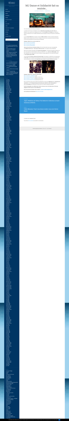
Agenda (6, 13)
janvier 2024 (8, 115)
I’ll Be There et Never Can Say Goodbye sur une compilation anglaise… (11, 49)
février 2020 (8, 169)
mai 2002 (7, 349)
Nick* (7, 405)
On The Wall (8, 408)
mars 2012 (8, 278)
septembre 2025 (9, 92)
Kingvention (8, 391)
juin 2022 (7, 137)
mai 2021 (7, 152)
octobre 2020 (8, 160)
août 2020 (7, 162)
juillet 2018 (8, 191)
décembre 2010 (8, 286)
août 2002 (7, 347)
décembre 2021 (8, 144)
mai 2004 (7, 338)
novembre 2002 (8, 343)
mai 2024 (7, 110)
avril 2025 (7, 98)
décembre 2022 (8, 130)
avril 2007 (7, 315)
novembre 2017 (8, 200)
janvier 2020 (8, 170)
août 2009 (7, 296)
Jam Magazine (8, 389)
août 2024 (7, 107)
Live (6, 21)
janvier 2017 (8, 211)
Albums (6, 17)
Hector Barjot (8, 385)
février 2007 (8, 317)
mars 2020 (8, 168)
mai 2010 (7, 292)
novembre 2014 (8, 241)
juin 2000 (7, 365)
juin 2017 (7, 206)
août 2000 (7, 363)
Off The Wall (8, 407)
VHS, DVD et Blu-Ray (8, 19)
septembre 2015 (9, 230)
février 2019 (8, 183)
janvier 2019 (8, 184)
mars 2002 (8, 350)
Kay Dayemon (8, 390)
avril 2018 (7, 194)
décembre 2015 (8, 226)
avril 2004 (7, 339)
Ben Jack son (8, 375)
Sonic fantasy (8, 412)
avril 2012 (7, 277)
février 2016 (8, 224)
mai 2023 (7, 124)
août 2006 (7, 324)
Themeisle (49, 128)
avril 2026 (7, 84)
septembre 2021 (9, 147)
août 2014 (7, 245)
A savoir (7, 372)
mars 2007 (8, 316)
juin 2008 (7, 299)
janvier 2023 (8, 129)
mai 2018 (7, 193)
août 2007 (7, 310)
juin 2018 (7, 192)
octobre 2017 (8, 201)
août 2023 (7, 121)
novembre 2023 (8, 117)
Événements (7, 15)
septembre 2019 (9, 175)
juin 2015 (7, 233)
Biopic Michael (8, 376)
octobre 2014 (8, 242)
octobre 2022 (8, 132)
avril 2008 (7, 301)
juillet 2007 (8, 311)
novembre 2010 (8, 287)
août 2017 (7, 203)
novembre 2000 (8, 362)
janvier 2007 (8, 318)
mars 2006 (8, 330)
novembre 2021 (8, 145)
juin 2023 (7, 123)
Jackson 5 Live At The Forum (10, 388)
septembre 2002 (9, 346)
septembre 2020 (9, 161)
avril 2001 (7, 356)
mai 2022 (7, 138)
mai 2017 (7, 207)
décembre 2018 (8, 185)
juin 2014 (7, 247)
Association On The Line (10, 374)
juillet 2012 (8, 273)
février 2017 (8, 210)
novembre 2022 (8, 131)
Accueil (6, 9)
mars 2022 (8, 140)
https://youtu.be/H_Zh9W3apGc (29, 75)
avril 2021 (7, 153)
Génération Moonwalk (9, 383)
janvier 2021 (8, 156)
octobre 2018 (8, 187)
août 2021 (7, 148)
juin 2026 (7, 82)
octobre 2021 (8, 146)
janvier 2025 (8, 101)
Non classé (8, 406)
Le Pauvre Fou (8, 397)
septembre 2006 (9, 323)
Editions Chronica (9, 381)
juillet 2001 (8, 354)
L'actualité (7, 393)
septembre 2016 (9, 216)
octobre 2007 (8, 308)
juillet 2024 (8, 108)
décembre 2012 (8, 268)
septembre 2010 (9, 288)
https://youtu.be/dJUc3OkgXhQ (29, 42)
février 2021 (8, 155)
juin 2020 (7, 164)
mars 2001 (8, 357)
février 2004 (8, 341)
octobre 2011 (8, 284)
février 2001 (8, 358)
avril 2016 (7, 222)
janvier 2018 (8, 198)
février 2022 (8, 141)
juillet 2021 (8, 149)
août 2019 (7, 176)
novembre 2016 (8, 214)
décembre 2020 (8, 157)
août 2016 (7, 217)
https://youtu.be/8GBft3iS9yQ (29, 77)
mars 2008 (8, 302)
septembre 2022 (9, 133)
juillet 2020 (8, 163)
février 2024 (8, 114)
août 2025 (7, 93)
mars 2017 (8, 209)
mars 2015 (8, 237)
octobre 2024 (8, 105)
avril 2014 (7, 249)
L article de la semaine (9, 392)
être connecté (30, 120)
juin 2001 (7, 355)
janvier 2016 (8, 225)
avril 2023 (7, 125)
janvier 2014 (8, 253)
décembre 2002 (8, 342)
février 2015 (8, 238)
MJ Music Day (8, 400)
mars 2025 (8, 99)
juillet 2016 (8, 218)
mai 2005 (7, 334)
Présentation (7, 11)
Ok (59, 419)
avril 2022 (7, 139)
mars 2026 (8, 85)
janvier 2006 (8, 332)
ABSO (7, 373)
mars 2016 (8, 223)
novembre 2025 (8, 90)
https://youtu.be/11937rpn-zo (29, 78)
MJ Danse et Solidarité (9, 399)
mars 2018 (8, 195)
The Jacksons (8, 414)
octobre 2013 (8, 256)
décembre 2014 (8, 240)
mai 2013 (7, 262)
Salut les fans (8, 411)
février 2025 (8, 100)
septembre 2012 (9, 271)
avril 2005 (7, 335)
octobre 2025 (8, 91)
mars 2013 (8, 264)
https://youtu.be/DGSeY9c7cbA (29, 79)
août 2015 (7, 231)
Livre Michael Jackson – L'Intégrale (11, 398)
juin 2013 (7, 261)
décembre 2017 (8, 199)
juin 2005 (7, 333)
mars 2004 (8, 340)
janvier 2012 (8, 280)
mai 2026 (7, 83)
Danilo (7, 380)
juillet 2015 (8, 232)
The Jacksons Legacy (9, 415)
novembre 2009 (8, 295)
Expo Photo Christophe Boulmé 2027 (12, 382)
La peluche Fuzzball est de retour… (11, 54)
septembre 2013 (9, 257)
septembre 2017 (9, 202)
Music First (8, 404)
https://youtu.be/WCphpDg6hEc (29, 45)
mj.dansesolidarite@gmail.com (46, 89)
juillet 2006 (8, 325)
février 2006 (8, 331)
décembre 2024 (8, 102)
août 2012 (7, 272)
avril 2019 (7, 180)
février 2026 (8, 86)
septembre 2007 (9, 309)
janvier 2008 (8, 304)
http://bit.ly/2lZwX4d (39, 91)
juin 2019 (7, 178)
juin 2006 (7, 326)
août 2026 (7, 79)
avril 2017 (7, 208)
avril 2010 (7, 293)
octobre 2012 (8, 270)
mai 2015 (7, 234)
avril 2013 (7, 263)
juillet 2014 (8, 246)
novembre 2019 (8, 172)
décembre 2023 (8, 116)
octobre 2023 (8, 118)
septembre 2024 (9, 106)
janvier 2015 (8, 239)
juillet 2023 (8, 122)
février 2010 (8, 294)
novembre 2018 (8, 186)
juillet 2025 (8, 94)
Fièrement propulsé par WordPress (37, 128)
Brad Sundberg (8, 377)
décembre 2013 (8, 254)
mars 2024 (8, 113)
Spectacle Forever (9, 413)
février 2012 (8, 279)
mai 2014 (7, 248)
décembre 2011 (8, 281)
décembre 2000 (8, 361)
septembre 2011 (9, 285)
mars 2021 (8, 154)
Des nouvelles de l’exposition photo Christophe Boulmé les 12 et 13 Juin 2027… (12, 46)
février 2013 (8, 265)
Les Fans (6, 34)
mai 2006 (7, 327)
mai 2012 (7, 276)
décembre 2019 (8, 171)
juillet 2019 (8, 177)
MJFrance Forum (8, 36)
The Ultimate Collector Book (10, 416)
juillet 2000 (8, 364)
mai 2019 (7, 179)
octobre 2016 (8, 215)
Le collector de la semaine (10, 396)
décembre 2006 (8, 319)
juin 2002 (7, 348)
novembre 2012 (8, 269)
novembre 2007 (8, 307)
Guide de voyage (8, 384)
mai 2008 (7, 300)
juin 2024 (7, 109)
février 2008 (8, 303)
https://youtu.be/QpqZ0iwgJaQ (29, 43)
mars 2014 (8, 250)
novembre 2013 (8, 255)
